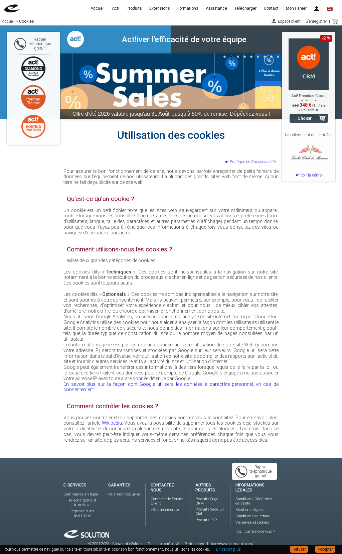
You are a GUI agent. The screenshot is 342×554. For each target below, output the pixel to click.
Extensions (159, 8)
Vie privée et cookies (252, 522)
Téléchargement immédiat (82, 502)
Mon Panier (296, 8)
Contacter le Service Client (167, 501)
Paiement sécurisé (124, 494)
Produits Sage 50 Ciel (209, 511)
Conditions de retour (252, 516)
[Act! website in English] (330, 8)
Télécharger (245, 8)
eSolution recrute (165, 510)
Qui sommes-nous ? (255, 531)
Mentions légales (250, 510)
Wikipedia (112, 423)
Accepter (325, 549)
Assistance (216, 8)
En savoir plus (228, 549)
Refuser (299, 549)
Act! (115, 8)
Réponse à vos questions (82, 513)
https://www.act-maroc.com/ (230, 544)
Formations (187, 8)
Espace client (289, 21)
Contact (271, 8)
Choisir (305, 118)
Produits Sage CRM (206, 501)
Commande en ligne (80, 494)
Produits (134, 8)
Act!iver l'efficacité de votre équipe (184, 39)
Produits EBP (206, 520)
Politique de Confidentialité (253, 161)
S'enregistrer (316, 21)
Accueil (98, 8)
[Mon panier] (335, 21)
